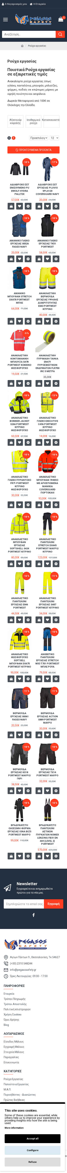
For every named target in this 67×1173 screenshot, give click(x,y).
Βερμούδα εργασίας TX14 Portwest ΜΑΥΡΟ (47, 772)
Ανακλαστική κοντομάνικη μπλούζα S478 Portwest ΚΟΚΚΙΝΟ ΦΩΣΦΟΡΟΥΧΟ (19, 361)
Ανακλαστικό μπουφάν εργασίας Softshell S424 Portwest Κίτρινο (19, 545)
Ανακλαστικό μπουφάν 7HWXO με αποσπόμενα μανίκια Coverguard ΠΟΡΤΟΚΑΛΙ (47, 484)
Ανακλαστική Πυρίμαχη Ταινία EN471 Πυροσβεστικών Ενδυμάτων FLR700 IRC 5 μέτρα (47, 363)
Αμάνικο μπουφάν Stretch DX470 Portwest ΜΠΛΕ (19, 298)
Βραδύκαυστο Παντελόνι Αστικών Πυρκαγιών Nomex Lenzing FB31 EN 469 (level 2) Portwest (47, 834)
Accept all (33, 1138)
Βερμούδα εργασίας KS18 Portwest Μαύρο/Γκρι (19, 774)
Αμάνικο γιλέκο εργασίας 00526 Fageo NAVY (19, 243)
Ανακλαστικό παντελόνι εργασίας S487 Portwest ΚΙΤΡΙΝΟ (47, 603)
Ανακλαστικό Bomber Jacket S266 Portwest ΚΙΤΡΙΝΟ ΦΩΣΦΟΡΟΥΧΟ (19, 424)
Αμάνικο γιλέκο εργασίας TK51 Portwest (47, 243)
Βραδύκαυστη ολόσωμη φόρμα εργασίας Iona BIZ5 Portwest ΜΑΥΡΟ (19, 830)
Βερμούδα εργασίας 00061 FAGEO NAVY (19, 716)
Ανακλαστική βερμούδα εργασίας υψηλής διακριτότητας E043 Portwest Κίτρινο (47, 301)
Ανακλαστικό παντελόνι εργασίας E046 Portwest (19, 603)
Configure (33, 1150)
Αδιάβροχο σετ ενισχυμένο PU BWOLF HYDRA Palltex (19, 189)
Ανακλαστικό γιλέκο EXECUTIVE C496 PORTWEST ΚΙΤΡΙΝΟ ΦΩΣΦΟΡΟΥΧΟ (47, 424)
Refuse (32, 1162)
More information (14, 1128)
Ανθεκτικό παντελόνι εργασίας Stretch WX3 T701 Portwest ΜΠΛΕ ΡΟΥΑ (47, 660)
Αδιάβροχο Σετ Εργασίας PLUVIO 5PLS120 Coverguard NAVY (47, 189)
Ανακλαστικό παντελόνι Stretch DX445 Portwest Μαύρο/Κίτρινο (47, 545)
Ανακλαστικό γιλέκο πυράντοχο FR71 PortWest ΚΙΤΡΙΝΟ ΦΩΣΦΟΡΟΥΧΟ (19, 483)
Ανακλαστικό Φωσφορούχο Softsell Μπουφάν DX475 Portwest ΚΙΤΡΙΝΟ (19, 660)
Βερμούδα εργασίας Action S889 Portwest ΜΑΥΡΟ (47, 718)
